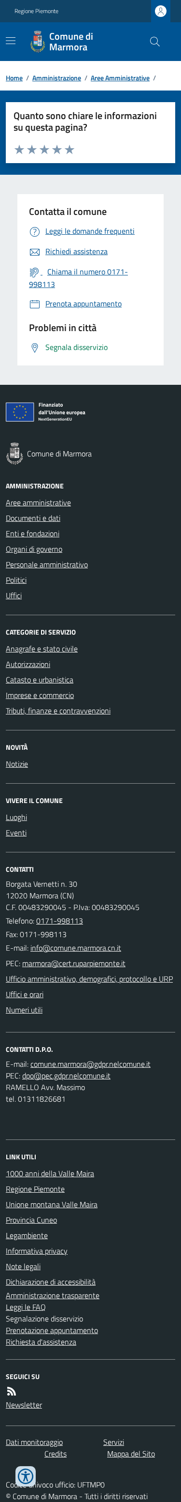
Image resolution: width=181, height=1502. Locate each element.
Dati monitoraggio (34, 1442)
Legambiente (27, 1235)
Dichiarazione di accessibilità (51, 1282)
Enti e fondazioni (32, 533)
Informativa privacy (37, 1251)
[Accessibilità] (25, 1476)
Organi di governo (34, 549)
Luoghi (16, 817)
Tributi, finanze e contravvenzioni (58, 710)
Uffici (14, 595)
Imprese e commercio (40, 695)
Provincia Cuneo (31, 1220)
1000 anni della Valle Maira (50, 1173)
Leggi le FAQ (26, 1307)
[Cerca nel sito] (151, 41)
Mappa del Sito (131, 1453)
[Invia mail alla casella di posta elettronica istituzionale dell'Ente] (75, 948)
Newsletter (24, 1405)
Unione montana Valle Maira (51, 1204)
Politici (16, 580)
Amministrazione (56, 78)
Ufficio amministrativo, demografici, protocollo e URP (89, 979)
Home (14, 78)
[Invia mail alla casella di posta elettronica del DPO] (90, 1064)
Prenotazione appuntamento (52, 1330)
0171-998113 (59, 920)
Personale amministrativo (47, 564)
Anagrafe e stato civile (42, 648)
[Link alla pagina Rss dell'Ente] (11, 1391)
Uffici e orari (24, 994)
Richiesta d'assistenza (41, 1342)
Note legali (23, 1266)
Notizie (17, 764)
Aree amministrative (38, 502)
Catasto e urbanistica (39, 679)
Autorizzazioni (28, 664)
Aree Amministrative (120, 78)
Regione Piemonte (36, 11)
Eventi (16, 832)
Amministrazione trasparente (52, 1295)
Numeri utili (24, 1010)
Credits (55, 1453)
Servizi (113, 1442)
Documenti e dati (33, 518)
